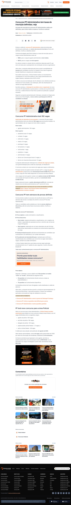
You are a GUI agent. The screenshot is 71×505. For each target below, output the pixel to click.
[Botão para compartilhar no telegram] (25, 41)
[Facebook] (53, 493)
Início (16, 18)
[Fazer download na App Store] (65, 501)
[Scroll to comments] (17, 41)
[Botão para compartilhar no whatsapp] (22, 41)
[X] (56, 493)
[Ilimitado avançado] (35, 12)
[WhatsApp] (69, 493)
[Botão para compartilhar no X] (32, 41)
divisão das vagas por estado (46, 162)
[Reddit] (64, 493)
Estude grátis (66, 2)
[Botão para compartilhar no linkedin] (35, 41)
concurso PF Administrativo (33, 47)
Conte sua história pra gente (14, 493)
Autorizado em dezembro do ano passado (27, 119)
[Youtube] (58, 493)
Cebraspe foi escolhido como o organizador (38, 87)
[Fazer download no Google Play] (54, 501)
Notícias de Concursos (23, 18)
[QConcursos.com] (6, 468)
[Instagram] (61, 493)
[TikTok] (66, 493)
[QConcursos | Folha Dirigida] (7, 2)
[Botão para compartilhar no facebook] (29, 41)
